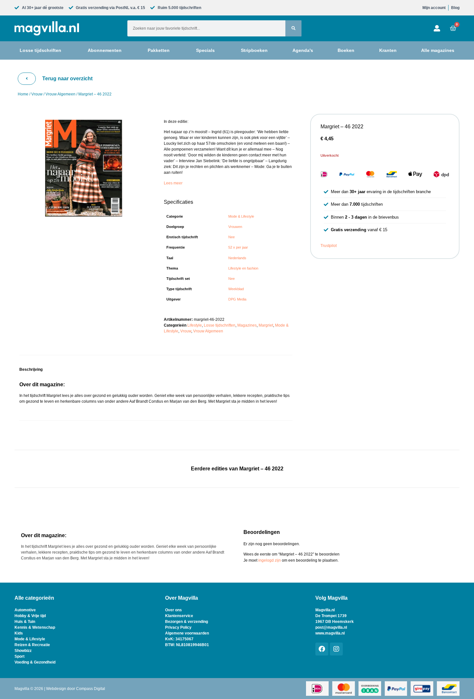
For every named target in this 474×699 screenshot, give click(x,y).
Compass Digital (90, 688)
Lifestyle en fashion (243, 268)
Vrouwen (235, 227)
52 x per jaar (238, 247)
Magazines (247, 325)
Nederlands (237, 258)
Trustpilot (329, 245)
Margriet (266, 325)
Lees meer (173, 183)
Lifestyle (194, 325)
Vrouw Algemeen (60, 94)
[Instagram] (336, 649)
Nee (231, 237)
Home (23, 94)
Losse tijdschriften (219, 325)
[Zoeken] (293, 28)
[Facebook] (321, 649)
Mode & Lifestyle (241, 216)
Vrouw (37, 94)
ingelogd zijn (269, 560)
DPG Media (237, 299)
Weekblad (236, 289)
